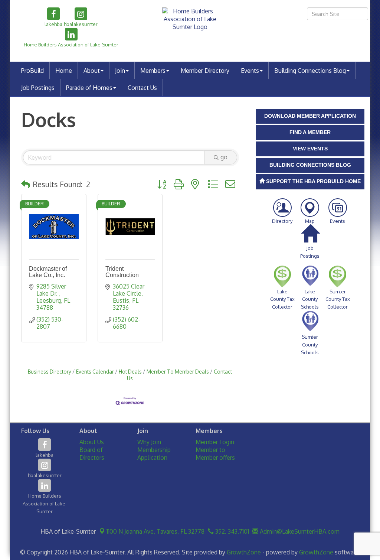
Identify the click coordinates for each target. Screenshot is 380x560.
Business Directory (49, 371)
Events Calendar (95, 371)
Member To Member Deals (178, 371)
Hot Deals (130, 371)
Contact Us (142, 87)
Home (63, 70)
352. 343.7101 (231, 531)
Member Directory (205, 70)
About (91, 70)
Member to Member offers (215, 453)
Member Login (215, 442)
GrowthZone (244, 552)
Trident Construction (122, 272)
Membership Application (154, 453)
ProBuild (32, 70)
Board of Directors (91, 453)
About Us (91, 442)
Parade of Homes (89, 87)
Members (153, 70)
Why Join (149, 442)
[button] (25, 184)
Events (250, 70)
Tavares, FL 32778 (155, 531)
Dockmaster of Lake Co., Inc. (48, 272)
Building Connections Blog (310, 70)
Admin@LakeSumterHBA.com (299, 531)
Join (120, 70)
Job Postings (38, 87)
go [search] (223, 157)
